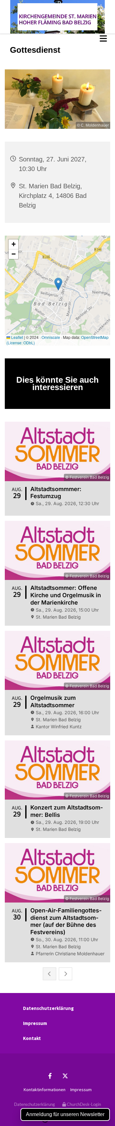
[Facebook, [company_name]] (50, 1076)
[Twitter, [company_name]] (65, 1076)
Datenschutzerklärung (48, 1008)
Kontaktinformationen (44, 1089)
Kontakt (32, 1038)
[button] (57, 38)
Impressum (35, 1023)
